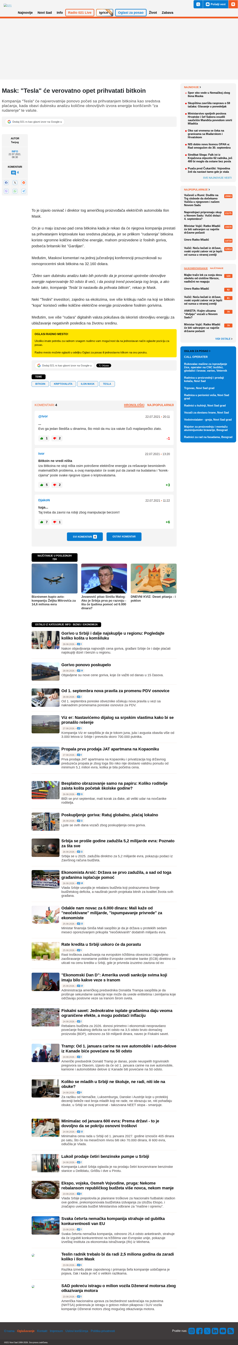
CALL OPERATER (196, 356)
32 (81, 1132)
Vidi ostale (223, 339)
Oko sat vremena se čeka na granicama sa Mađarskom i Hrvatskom (206, 134)
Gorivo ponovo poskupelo (86, 664)
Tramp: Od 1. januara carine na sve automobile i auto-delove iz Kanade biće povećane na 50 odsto (118, 1048)
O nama (9, 1331)
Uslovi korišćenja (76, 1331)
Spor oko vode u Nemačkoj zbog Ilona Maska (209, 94)
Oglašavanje (26, 1331)
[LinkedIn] (215, 1330)
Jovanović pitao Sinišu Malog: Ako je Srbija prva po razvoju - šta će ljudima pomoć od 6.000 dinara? (103, 602)
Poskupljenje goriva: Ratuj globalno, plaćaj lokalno (109, 815)
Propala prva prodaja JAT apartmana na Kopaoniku (110, 749)
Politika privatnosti (103, 1331)
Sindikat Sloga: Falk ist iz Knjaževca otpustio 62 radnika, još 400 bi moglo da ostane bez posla (210, 158)
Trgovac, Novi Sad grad (199, 388)
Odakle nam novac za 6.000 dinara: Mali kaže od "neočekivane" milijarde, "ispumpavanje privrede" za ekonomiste (111, 913)
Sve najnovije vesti (217, 177)
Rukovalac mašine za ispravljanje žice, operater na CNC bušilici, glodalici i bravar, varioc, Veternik (205, 367)
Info (15, 151)
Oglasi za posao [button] (131, 12)
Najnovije (191, 87)
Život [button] (153, 12)
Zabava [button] (167, 12)
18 (81, 883)
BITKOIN (40, 384)
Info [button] (60, 12)
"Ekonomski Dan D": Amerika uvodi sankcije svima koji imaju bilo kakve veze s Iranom (114, 977)
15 (81, 924)
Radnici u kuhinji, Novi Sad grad (205, 405)
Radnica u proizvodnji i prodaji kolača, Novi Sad (204, 379)
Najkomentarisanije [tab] (196, 268)
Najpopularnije (196, 189)
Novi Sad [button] (45, 12)
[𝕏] (15, 182)
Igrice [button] (103, 12)
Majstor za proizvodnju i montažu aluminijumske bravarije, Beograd (206, 428)
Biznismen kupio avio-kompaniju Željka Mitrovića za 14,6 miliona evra (54, 600)
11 (81, 794)
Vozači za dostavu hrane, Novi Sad (206, 412)
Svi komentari (84, 536)
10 (81, 986)
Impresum (56, 1331)
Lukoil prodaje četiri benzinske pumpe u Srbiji (105, 1156)
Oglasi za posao (196, 351)
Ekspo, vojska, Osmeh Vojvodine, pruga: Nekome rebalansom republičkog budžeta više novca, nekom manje (117, 1185)
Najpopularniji (160, 405)
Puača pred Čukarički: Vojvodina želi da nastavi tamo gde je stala (209, 170)
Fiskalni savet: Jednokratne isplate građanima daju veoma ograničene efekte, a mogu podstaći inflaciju (116, 1013)
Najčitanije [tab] (216, 268)
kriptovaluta (63, 384)
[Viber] (6, 191)
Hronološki (134, 405)
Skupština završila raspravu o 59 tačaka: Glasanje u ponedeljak (209, 104)
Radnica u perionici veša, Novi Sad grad (206, 396)
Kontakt (42, 1331)
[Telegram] (23, 191)
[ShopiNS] (233, 4)
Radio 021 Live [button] (79, 12)
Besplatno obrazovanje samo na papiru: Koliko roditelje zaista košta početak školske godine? (114, 785)
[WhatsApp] (15, 191)
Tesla (107, 384)
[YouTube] (223, 1330)
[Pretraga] (198, 4)
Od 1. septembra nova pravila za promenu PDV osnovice (115, 690)
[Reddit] (23, 182)
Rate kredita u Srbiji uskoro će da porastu (101, 944)
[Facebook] (6, 182)
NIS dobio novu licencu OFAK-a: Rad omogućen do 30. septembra (209, 146)
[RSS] (230, 1330)
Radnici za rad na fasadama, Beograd (208, 437)
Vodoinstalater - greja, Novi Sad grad (208, 419)
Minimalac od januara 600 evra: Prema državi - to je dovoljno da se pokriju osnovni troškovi (110, 1123)
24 (81, 671)
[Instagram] (192, 1330)
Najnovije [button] (25, 12)
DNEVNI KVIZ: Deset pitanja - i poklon (153, 598)
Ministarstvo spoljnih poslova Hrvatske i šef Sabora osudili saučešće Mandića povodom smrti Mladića (210, 118)
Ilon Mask (87, 384)
